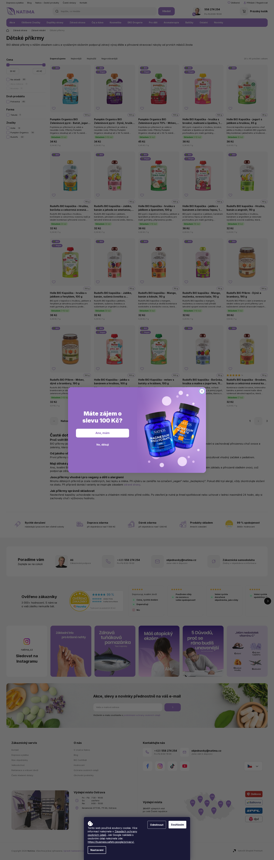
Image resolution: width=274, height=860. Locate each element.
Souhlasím (177, 824)
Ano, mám (102, 433)
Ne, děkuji (102, 444)
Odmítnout (156, 824)
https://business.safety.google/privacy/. (111, 841)
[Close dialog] (202, 391)
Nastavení (96, 850)
